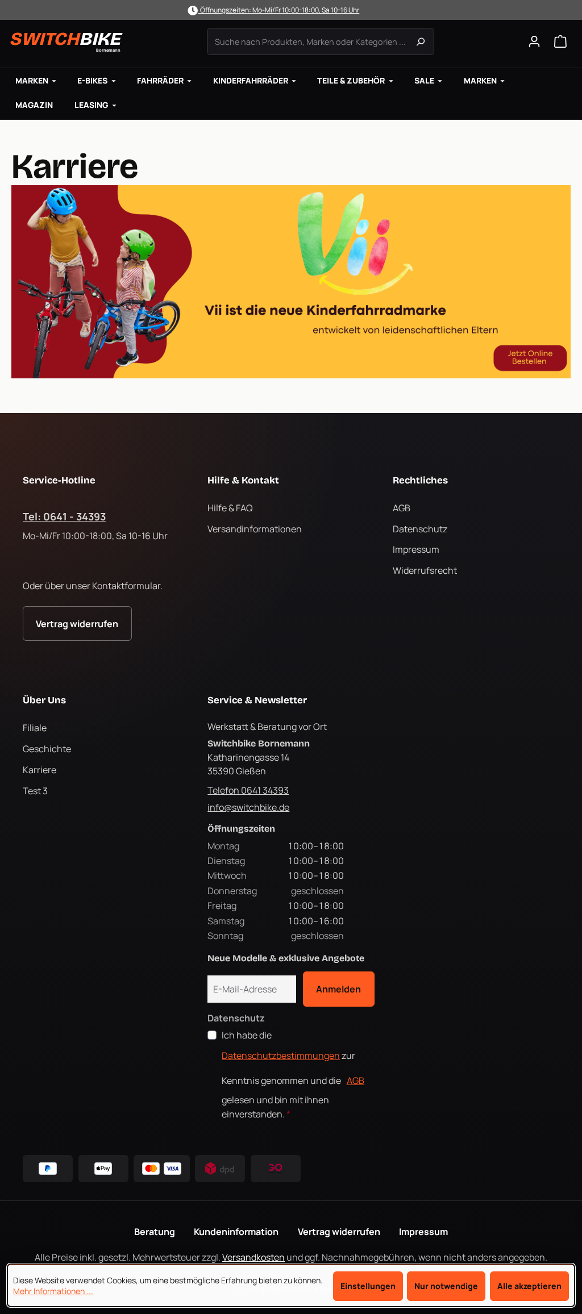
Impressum (416, 549)
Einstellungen (368, 1285)
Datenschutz (420, 529)
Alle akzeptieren (529, 1285)
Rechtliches (420, 480)
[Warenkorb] (560, 41)
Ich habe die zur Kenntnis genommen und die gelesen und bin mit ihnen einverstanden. (293, 1074)
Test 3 (35, 791)
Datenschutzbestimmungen (281, 1055)
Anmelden (338, 989)
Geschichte (47, 748)
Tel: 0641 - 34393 (64, 516)
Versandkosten (253, 1257)
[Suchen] (420, 41)
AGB (401, 508)
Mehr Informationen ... (53, 1291)
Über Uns (44, 700)
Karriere (39, 770)
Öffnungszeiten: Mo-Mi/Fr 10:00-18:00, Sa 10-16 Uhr (278, 10)
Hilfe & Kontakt (243, 480)
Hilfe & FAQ (230, 508)
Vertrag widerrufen (77, 624)
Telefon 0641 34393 (248, 790)
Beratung (154, 1231)
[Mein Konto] (534, 41)
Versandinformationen (254, 529)
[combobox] (320, 41)
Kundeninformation (236, 1231)
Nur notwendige (446, 1285)
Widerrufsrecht (425, 570)
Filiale (35, 727)
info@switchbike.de (248, 807)
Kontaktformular (126, 585)
